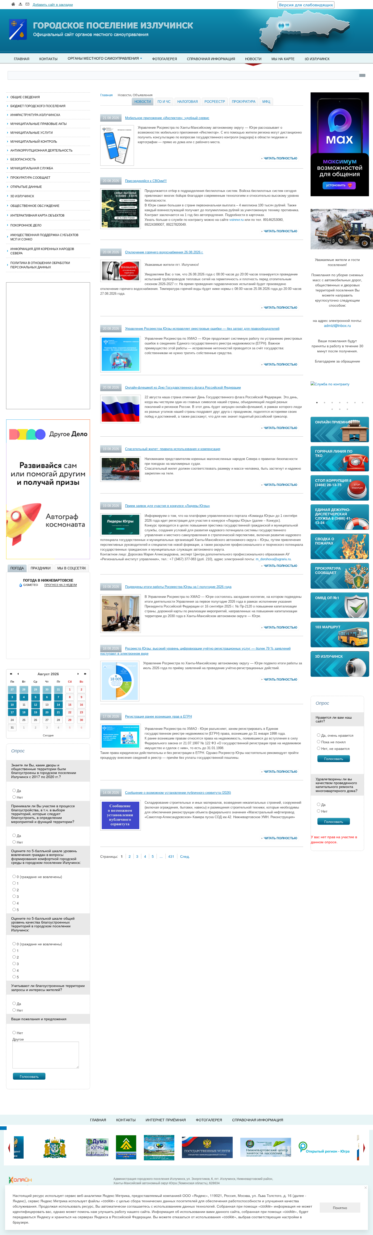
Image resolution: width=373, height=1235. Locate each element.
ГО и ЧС (164, 101)
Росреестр (215, 101)
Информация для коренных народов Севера (42, 250)
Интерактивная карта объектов (37, 215)
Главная (21, 58)
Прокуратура (244, 101)
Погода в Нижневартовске (48, 580)
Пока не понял (333, 741)
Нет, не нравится (335, 748)
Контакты (48, 58)
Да (18, 790)
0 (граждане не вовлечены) (39, 876)
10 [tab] (347, 409)
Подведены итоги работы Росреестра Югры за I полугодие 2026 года (178, 587)
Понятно (340, 1207)
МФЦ (266, 101)
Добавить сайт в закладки (53, 4)
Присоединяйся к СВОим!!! (146, 181)
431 (171, 856)
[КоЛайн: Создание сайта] (21, 1180)
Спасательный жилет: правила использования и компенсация (172, 449)
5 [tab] (347, 402)
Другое (18, 1039)
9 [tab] (339, 409)
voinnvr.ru (236, 220)
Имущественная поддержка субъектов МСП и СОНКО (44, 237)
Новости (253, 58)
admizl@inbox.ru (337, 325)
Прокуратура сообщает (30, 177)
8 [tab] (332, 409)
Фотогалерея (164, 58)
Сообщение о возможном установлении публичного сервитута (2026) (178, 793)
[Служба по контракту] (340, 383)
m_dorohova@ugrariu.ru (273, 559)
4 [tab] (339, 402)
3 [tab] (332, 402)
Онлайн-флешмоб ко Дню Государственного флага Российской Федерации (183, 387)
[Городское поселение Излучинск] (29, 19)
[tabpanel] (340, 383)
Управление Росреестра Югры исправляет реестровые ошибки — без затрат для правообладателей (202, 329)
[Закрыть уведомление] (365, 1187)
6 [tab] (355, 402)
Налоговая (187, 101)
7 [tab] (362, 402)
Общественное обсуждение (34, 205)
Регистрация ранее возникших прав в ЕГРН (158, 716)
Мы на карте (283, 58)
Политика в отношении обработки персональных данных (40, 264)
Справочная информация (211, 58)
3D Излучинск (317, 58)
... (161, 856)
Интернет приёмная (166, 1119)
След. (185, 856)
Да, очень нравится (336, 735)
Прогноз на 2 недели (60, 584)
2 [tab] (324, 402)
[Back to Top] (3, 1128)
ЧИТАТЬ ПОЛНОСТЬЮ (280, 158)
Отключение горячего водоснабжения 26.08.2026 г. (164, 252)
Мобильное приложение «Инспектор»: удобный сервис (167, 118)
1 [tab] (316, 402)
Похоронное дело (25, 225)
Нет (19, 797)
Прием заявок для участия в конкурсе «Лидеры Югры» (167, 506)
